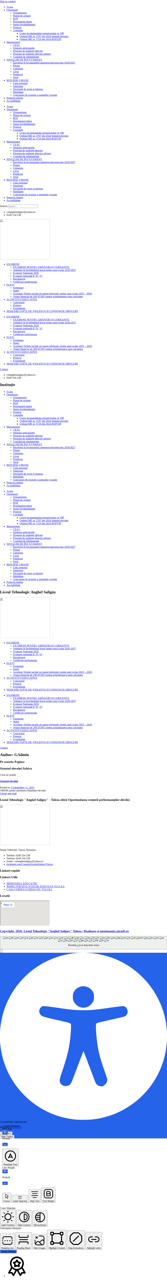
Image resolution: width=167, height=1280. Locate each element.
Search (3, 206)
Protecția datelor (15, 98)
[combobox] (83, 942)
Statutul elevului (9, 781)
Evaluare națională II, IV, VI (27, 276)
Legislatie (18, 30)
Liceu (16, 71)
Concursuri (18, 302)
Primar (16, 65)
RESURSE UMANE (18, 80)
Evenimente (19, 308)
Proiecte (17, 27)
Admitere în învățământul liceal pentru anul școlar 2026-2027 (44, 270)
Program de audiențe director (28, 51)
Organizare (12, 9)
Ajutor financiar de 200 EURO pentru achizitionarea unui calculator (48, 296)
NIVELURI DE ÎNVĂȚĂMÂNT (24, 59)
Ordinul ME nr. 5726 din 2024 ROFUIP (40, 39)
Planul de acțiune (22, 15)
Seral (15, 77)
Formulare (18, 287)
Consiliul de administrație (26, 56)
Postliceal (18, 74)
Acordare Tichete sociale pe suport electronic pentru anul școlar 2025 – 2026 (52, 293)
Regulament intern (22, 21)
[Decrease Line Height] (5, 1183)
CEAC (16, 45)
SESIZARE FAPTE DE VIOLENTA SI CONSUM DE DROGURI (42, 311)
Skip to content (7, 1)
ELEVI (10, 284)
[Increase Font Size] (5, 1132)
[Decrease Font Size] (5, 1144)
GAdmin (15, 787)
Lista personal (20, 83)
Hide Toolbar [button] (7, 1136)
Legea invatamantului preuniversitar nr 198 (42, 33)
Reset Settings (8, 1251)
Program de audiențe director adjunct (32, 54)
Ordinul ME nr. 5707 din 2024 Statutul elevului (44, 36)
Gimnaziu (18, 68)
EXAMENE (13, 264)
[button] (1, 951)
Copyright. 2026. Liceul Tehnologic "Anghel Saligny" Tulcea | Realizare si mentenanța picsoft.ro (64, 931)
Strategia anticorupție (24, 48)
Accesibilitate (13, 101)
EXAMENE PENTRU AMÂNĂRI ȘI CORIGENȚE (41, 267)
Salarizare (18, 86)
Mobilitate (18, 92)
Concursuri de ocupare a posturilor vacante (35, 95)
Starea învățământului (24, 24)
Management (13, 42)
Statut (16, 290)
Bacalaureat (19, 279)
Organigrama (20, 12)
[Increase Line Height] (5, 1171)
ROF (15, 18)
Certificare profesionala (25, 281)
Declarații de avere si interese (28, 89)
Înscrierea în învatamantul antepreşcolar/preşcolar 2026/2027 (44, 62)
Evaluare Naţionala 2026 (26, 273)
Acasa (10, 7)
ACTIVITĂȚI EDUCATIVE (22, 299)
